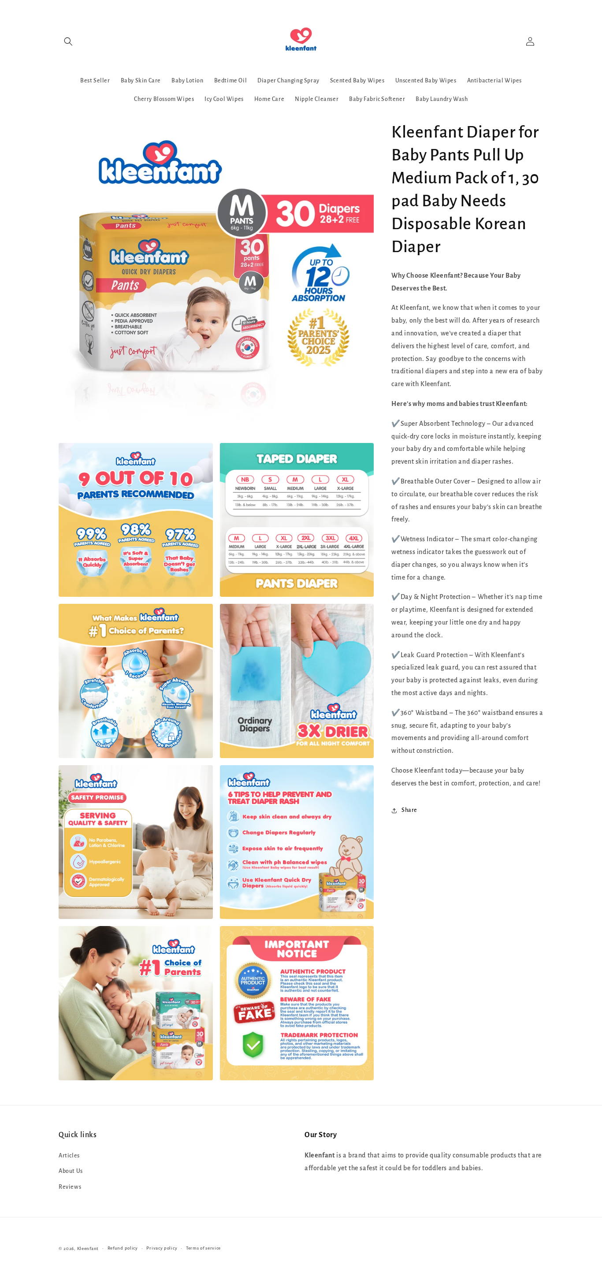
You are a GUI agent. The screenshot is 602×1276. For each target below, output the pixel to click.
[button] (68, 41)
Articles (69, 1156)
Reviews (70, 1187)
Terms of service (203, 1248)
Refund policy (123, 1248)
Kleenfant (88, 1248)
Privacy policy (161, 1248)
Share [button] (409, 810)
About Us (71, 1171)
